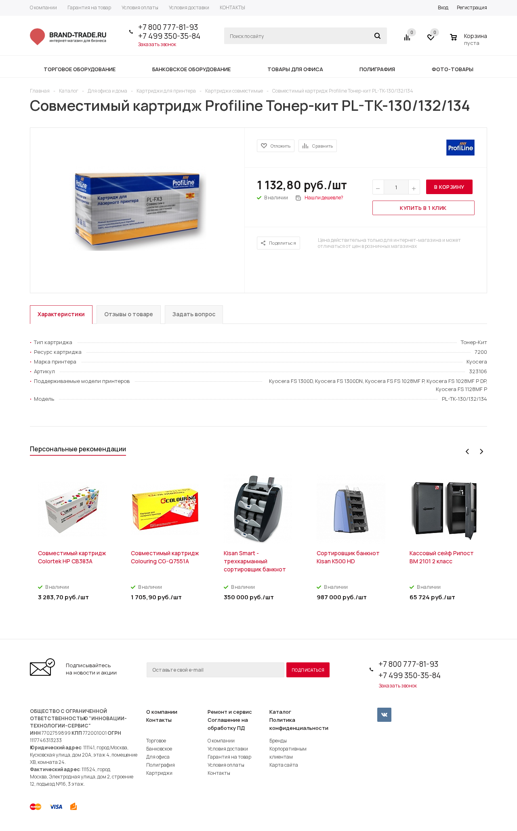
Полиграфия (160, 764)
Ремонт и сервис (230, 711)
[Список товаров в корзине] (469, 41)
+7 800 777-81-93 (168, 27)
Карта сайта (283, 764)
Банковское (159, 748)
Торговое (156, 740)
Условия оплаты (226, 764)
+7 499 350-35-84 (169, 36)
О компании (161, 711)
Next (481, 451)
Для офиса (158, 756)
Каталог (280, 711)
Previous (467, 451)
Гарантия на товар (229, 756)
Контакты (159, 719)
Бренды (278, 740)
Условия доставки (228, 748)
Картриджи (159, 773)
